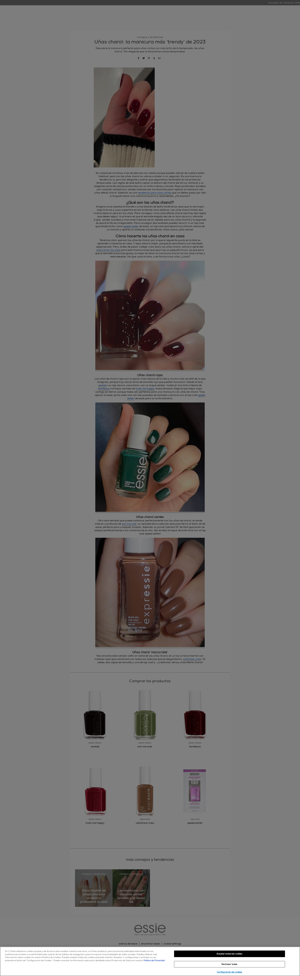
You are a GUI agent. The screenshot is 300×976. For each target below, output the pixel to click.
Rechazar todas (229, 964)
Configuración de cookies (229, 972)
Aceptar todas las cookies (229, 953)
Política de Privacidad (154, 960)
